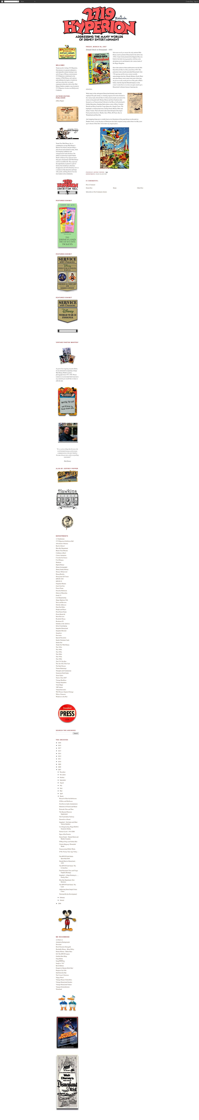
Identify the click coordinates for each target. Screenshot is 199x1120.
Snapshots (59, 633)
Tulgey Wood (60, 977)
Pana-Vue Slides (60, 607)
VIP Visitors (59, 687)
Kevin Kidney (60, 966)
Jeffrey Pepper (60, 101)
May (61, 791)
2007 (59, 770)
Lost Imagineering (61, 598)
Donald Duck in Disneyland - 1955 (99, 49)
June (61, 788)
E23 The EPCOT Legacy (63, 954)
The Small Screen (61, 666)
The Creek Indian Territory (66, 817)
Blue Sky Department (62, 548)
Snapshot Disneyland (62, 628)
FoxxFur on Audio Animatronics (68, 804)
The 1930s (59, 647)
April (61, 793)
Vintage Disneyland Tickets (64, 984)
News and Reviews (61, 602)
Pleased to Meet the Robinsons (68, 798)
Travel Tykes (59, 675)
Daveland (58, 944)
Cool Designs (60, 560)
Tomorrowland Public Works (67, 849)
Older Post (140, 188)
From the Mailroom (61, 591)
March (61, 796)
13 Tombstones (60, 539)
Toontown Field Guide (62, 673)
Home (114, 188)
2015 (59, 751)
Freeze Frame (59, 588)
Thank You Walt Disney (62, 645)
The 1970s (59, 656)
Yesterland (59, 989)
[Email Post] (106, 172)
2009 (59, 764)
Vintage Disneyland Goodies (64, 982)
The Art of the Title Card (63, 664)
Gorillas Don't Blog (61, 956)
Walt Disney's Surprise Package (64, 692)
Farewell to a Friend (64, 819)
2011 (59, 759)
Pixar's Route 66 (60, 614)
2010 (59, 761)
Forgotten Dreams (61, 583)
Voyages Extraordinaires (63, 987)
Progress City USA (61, 970)
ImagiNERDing (60, 961)
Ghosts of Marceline (61, 593)
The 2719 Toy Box (61, 661)
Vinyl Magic (59, 685)
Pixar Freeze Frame (61, 612)
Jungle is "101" (60, 963)
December (62, 772)
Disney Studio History (62, 569)
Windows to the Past (61, 697)
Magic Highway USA (62, 600)
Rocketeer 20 (59, 621)
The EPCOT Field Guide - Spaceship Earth (66, 857)
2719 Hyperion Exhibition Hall (65, 541)
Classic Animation (61, 555)
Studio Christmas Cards (62, 640)
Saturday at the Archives (63, 624)
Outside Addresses (61, 605)
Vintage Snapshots (61, 682)
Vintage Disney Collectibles (64, 980)
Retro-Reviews (60, 616)
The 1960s (59, 654)
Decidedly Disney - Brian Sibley (65, 949)
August (62, 783)
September (63, 780)
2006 (59, 903)
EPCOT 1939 (59, 579)
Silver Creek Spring (61, 626)
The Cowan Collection (62, 975)
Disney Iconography (61, 567)
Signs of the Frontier (65, 834)
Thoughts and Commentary (63, 671)
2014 (59, 753)
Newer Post (89, 188)
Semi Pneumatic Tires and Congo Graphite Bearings (68, 872)
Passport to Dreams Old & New (64, 968)
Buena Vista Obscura (62, 550)
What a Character (61, 694)
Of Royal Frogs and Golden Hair (68, 841)
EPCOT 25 (59, 581)
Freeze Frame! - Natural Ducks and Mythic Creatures (68, 838)
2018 (59, 745)
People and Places (61, 609)
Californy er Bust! (61, 553)
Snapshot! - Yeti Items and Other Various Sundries (68, 823)
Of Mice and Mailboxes (66, 801)
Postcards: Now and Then (66, 809)
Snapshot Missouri (61, 631)
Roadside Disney (61, 619)
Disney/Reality (60, 574)
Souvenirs (59, 635)
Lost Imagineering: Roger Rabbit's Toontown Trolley (69, 828)
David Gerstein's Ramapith (63, 947)
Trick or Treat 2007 (61, 678)
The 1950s (59, 652)
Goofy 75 (58, 595)
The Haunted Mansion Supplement (65, 813)
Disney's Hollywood (61, 572)
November (63, 775)
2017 (59, 748)
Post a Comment (90, 185)
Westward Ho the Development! (68, 894)
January (62, 900)
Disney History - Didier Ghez (64, 951)
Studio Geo (59, 642)
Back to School (60, 546)
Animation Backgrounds (63, 942)
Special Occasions (61, 638)
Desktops (58, 562)
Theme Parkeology (61, 668)
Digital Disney (60, 565)
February (62, 897)
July (61, 785)
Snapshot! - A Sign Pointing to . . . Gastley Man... (68, 876)
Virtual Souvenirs (61, 689)
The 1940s (59, 649)
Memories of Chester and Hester (68, 806)
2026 (59, 743)
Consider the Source (61, 558)
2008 (59, 767)
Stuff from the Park (61, 973)
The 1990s (59, 659)
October (62, 777)
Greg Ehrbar (59, 959)
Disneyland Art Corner (62, 576)
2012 (59, 756)
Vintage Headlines (61, 680)
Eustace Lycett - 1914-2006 (67, 831)
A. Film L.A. (59, 940)
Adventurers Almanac (62, 543)
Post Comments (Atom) (100, 192)
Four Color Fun (101, 174)
